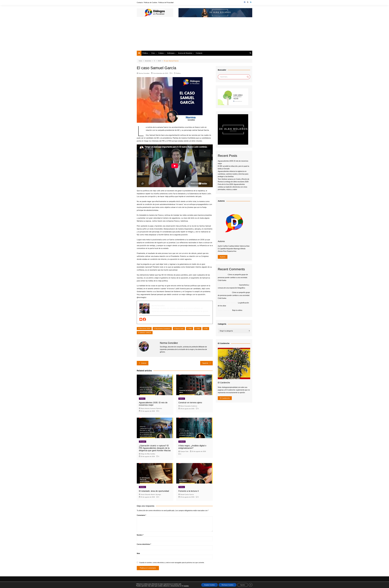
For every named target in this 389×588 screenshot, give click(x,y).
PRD (198, 328)
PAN (190, 328)
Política (145, 53)
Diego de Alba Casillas (148, 454)
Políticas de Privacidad (165, 2)
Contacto (140, 2)
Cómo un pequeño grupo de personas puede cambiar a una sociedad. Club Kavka (233, 277)
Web (138, 553)
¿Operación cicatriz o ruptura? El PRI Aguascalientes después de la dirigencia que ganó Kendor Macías (155, 448)
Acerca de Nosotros (185, 53)
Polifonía (182, 441)
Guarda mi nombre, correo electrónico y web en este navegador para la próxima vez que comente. (171, 562)
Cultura (161, 53)
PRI (206, 328)
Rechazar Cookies (227, 585)
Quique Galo (184, 451)
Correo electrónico (144, 544)
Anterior (143, 363)
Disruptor (142, 441)
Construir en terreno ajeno (190, 402)
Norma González (144, 73)
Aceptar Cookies (209, 585)
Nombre (140, 535)
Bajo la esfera (237, 310)
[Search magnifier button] (247, 76)
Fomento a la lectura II (188, 491)
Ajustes (242, 585)
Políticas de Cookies (150, 2)
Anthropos (171, 53)
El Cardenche (225, 398)
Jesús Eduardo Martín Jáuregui (151, 494)
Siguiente (205, 363)
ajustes (186, 586)
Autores (222, 257)
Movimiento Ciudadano (162, 328)
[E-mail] (141, 320)
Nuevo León (179, 328)
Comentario (141, 515)
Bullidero (142, 487)
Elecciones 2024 (145, 328)
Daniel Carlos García (187, 494)
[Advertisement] (194, 35)
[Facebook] (144, 320)
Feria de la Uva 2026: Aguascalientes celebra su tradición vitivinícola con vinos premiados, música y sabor (232, 186)
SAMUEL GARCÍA (145, 332)
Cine (153, 53)
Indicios (181, 398)
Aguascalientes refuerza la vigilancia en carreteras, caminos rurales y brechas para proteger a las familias (233, 173)
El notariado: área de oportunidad (154, 491)
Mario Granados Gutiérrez (188, 406)
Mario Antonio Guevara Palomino (151, 408)
